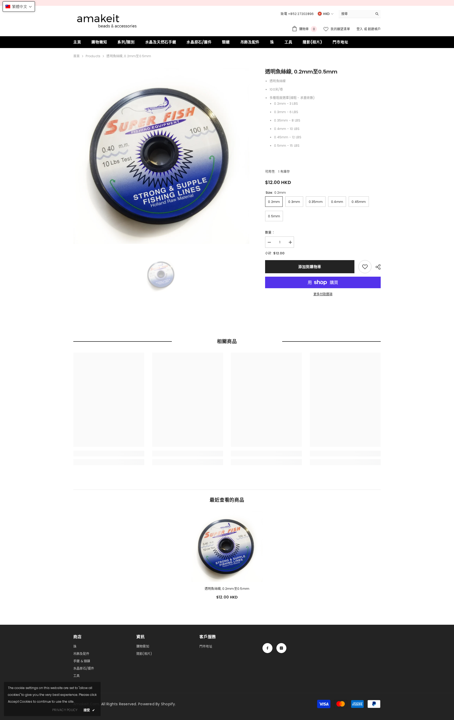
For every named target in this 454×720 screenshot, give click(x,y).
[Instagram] (281, 648)
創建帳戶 (374, 29)
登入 (360, 29)
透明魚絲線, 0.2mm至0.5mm (227, 588)
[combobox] (356, 14)
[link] (365, 266)
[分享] (376, 267)
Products (93, 56)
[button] (19, 7)
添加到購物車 (309, 266)
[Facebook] (267, 648)
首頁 (76, 56)
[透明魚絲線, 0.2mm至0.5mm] (227, 546)
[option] (161, 156)
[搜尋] (360, 14)
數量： (270, 232)
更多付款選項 (322, 294)
